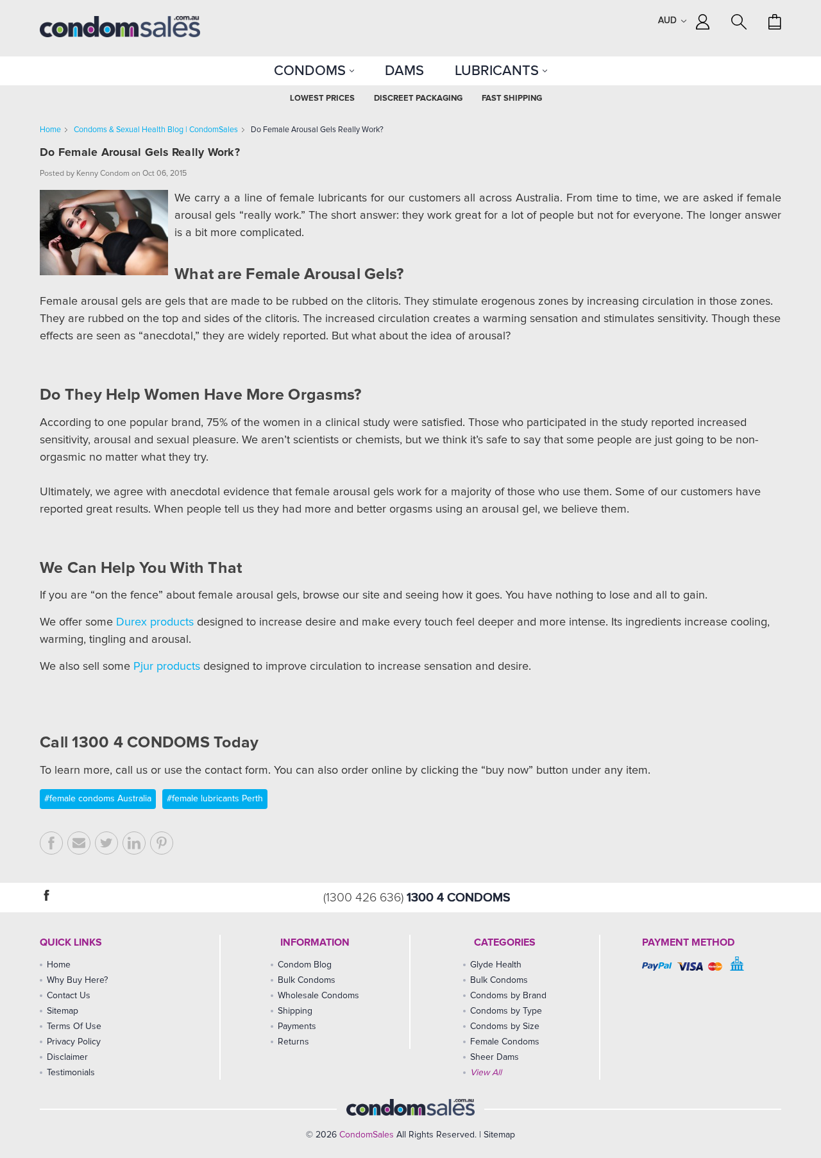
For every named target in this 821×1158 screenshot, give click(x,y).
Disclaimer (67, 1057)
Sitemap (62, 1011)
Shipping (295, 1011)
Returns (293, 1041)
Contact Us (68, 995)
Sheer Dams (494, 1057)
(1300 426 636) (365, 898)
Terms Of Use (74, 1026)
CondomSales (366, 1134)
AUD (668, 20)
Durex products (155, 622)
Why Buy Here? (77, 980)
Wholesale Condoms (318, 995)
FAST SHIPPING (512, 98)
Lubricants (499, 71)
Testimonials (71, 1072)
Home (50, 130)
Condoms (312, 71)
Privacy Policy (74, 1041)
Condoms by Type (506, 1011)
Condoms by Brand (508, 995)
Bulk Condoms (306, 980)
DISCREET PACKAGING (418, 98)
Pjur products (166, 666)
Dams (404, 71)
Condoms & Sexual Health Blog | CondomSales (156, 130)
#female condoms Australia (97, 798)
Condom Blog (305, 964)
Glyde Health (495, 964)
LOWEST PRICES (322, 98)
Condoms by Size (504, 1026)
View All (486, 1072)
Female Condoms (504, 1041)
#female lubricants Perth (215, 798)
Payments (297, 1026)
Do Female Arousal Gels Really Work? (317, 130)
